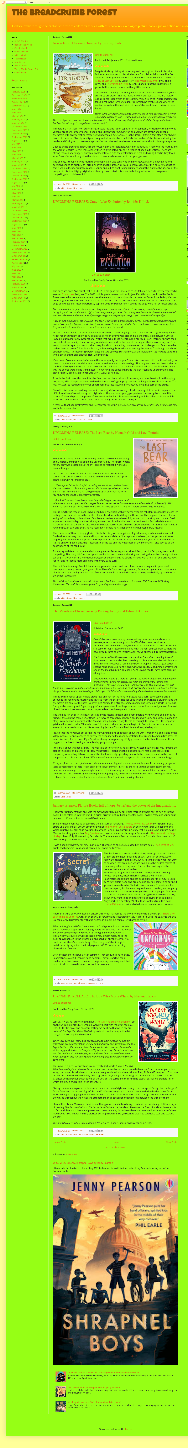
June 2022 (16, 189)
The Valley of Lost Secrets (118, 826)
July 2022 (16, 186)
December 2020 (19, 248)
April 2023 (16, 154)
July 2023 (16, 144)
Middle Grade (67, 188)
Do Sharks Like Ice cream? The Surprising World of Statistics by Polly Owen (103, 1372)
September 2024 (19, 105)
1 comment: (77, 594)
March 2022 (17, 199)
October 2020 (18, 255)
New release (79, 188)
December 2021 (19, 210)
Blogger (129, 1429)
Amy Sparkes (92, 833)
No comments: (78, 184)
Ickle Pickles (113, 904)
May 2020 (16, 273)
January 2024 (18, 123)
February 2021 (18, 241)
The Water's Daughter (146, 80)
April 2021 (16, 234)
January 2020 (18, 287)
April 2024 (16, 112)
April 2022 (16, 196)
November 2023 (19, 130)
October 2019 (18, 297)
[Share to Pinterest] (101, 184)
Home (116, 1142)
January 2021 (18, 245)
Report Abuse (19, 80)
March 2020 (17, 280)
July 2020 (16, 266)
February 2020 (18, 283)
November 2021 (19, 214)
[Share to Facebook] (98, 184)
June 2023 (16, 147)
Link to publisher (104, 55)
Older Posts (171, 1142)
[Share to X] (96, 184)
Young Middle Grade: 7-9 (26, 69)
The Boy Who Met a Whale (138, 823)
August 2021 (18, 224)
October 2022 (18, 175)
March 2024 (17, 116)
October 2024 (18, 102)
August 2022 (18, 182)
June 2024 (16, 109)
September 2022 (19, 179)
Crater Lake (68, 294)
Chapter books (21, 48)
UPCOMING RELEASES (82, 419)
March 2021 (17, 238)
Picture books (79, 983)
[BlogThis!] (93, 184)
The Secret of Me (163, 845)
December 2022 (19, 168)
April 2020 (16, 276)
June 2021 (16, 228)
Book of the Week (23, 44)
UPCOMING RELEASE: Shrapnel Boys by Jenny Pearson (83, 1163)
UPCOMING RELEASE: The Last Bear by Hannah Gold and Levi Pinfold (106, 432)
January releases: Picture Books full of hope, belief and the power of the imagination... (114, 805)
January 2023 (18, 165)
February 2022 (18, 203)
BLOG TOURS (21, 41)
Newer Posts (60, 1142)
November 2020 (19, 252)
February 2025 (18, 91)
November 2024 (19, 98)
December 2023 (19, 126)
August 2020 (18, 262)
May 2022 (16, 193)
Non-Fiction (20, 62)
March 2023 (17, 158)
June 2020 (16, 269)
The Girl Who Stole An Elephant (113, 1021)
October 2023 (18, 133)
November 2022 (19, 172)
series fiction (20, 72)
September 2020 (19, 259)
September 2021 (19, 220)
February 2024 (18, 119)
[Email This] (90, 184)
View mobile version (115, 1147)
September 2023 (19, 137)
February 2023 (18, 161)
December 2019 (19, 290)
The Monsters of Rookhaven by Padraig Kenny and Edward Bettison (101, 611)
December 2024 (19, 95)
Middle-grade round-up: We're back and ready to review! (94, 1402)
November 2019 (19, 294)
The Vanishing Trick (117, 83)
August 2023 (18, 140)
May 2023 (16, 151)
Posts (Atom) (72, 1154)
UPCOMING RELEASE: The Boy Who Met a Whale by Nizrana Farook (104, 996)
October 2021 (18, 217)
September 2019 (19, 301)
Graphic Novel (21, 51)
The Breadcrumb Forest (64, 13)
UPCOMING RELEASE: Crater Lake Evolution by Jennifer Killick (101, 201)
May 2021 (16, 231)
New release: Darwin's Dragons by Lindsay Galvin (88, 43)
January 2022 (18, 207)
